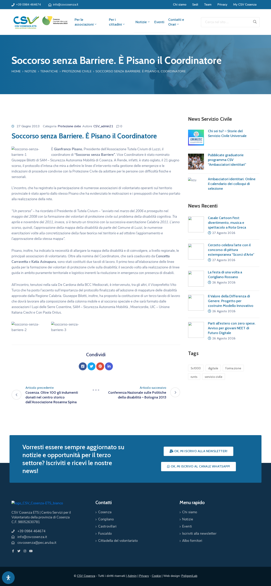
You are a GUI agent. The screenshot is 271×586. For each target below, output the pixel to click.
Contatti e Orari (176, 22)
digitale (213, 368)
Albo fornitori (192, 540)
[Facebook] (83, 366)
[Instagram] (24, 551)
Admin (132, 576)
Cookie (156, 576)
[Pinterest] (100, 366)
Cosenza (104, 512)
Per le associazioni (84, 22)
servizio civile (214, 377)
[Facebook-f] (13, 551)
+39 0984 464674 (28, 5)
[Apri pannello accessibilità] (8, 577)
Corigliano (106, 519)
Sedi (195, 5)
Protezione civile (76, 71)
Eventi (159, 22)
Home (16, 71)
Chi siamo (179, 5)
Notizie (141, 22)
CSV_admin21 (103, 126)
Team (207, 5)
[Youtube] (30, 551)
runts (194, 377)
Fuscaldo (105, 533)
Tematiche (49, 71)
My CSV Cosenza (245, 5)
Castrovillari (107, 526)
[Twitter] (91, 366)
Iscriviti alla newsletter (199, 533)
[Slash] (96, 390)
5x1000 (196, 368)
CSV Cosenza (86, 576)
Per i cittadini (115, 22)
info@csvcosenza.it (65, 5)
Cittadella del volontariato (118, 540)
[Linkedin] (109, 366)
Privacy (222, 5)
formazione (233, 368)
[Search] (255, 22)
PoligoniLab (189, 576)
